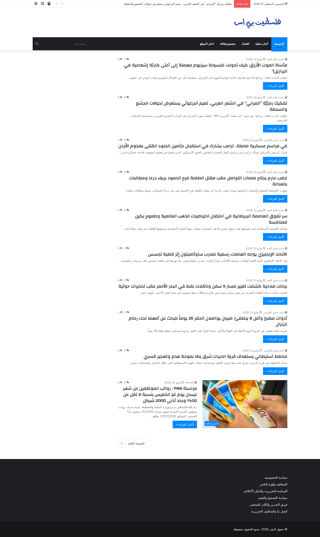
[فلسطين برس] (257, 23)
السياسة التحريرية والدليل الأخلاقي (265, 491)
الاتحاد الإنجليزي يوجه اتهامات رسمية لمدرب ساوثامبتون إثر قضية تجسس (217, 254)
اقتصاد (245, 43)
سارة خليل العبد (275, 59)
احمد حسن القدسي (273, 140)
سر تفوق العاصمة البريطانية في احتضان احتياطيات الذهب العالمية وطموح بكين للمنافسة (211, 219)
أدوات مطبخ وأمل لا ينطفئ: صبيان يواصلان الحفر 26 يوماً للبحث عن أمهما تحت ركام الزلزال (208, 321)
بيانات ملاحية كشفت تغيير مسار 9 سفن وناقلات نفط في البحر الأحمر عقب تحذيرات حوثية (202, 286)
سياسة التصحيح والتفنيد (272, 498)
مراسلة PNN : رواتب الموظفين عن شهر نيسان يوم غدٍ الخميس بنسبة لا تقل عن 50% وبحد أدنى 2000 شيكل (160, 394)
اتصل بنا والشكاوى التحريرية (269, 511)
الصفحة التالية (136, 443)
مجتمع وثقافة (228, 43)
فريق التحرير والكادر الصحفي (268, 504)
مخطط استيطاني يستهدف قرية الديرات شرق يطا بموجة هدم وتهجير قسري (215, 356)
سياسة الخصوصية (276, 477)
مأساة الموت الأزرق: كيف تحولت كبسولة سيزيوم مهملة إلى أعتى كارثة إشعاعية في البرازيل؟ (205, 68)
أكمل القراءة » (275, 86)
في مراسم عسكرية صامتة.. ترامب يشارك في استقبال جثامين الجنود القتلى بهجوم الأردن (202, 146)
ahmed (189, 382)
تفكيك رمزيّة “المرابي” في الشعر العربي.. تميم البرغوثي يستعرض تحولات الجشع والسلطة (178, 3)
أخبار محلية (261, 43)
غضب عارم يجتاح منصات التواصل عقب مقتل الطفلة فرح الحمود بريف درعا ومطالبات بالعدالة (208, 181)
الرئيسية (279, 43)
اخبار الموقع (207, 43)
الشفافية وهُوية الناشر (273, 484)
